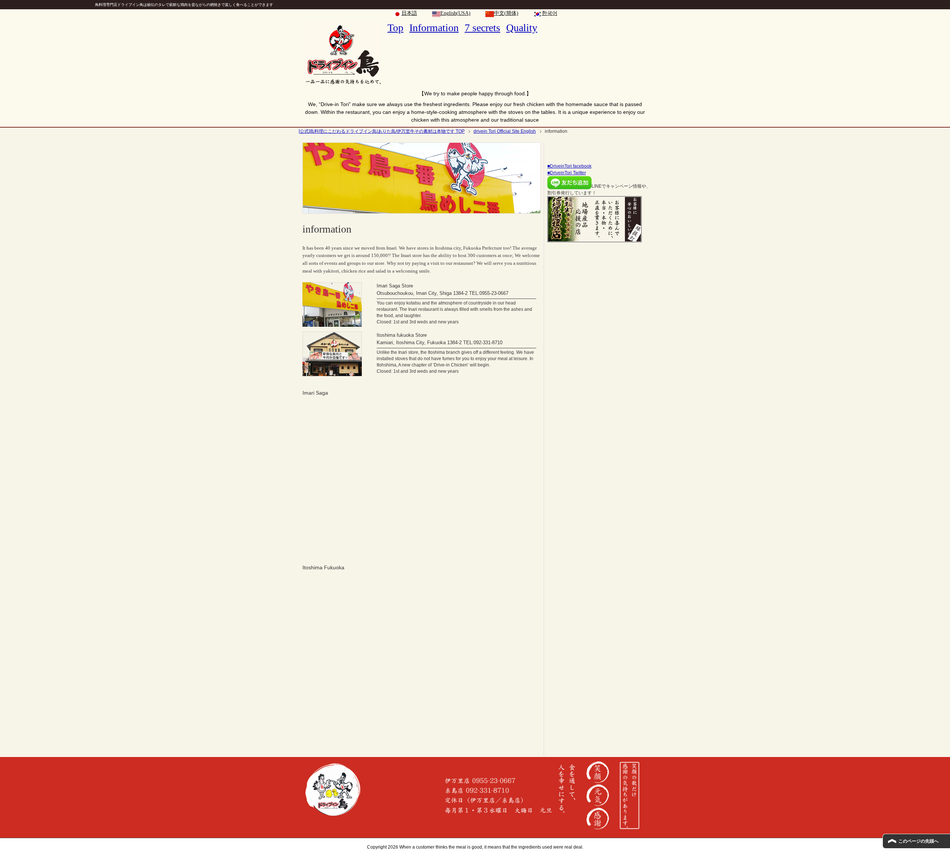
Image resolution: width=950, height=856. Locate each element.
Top (395, 27)
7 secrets (482, 27)
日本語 (409, 13)
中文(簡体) (506, 13)
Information (434, 27)
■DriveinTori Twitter (566, 172)
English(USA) (455, 13)
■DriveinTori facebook (569, 166)
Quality (521, 27)
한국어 (549, 13)
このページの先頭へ (918, 841)
